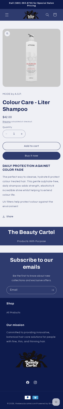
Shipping (7, 122)
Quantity (7, 127)
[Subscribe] (52, 290)
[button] (6, 14)
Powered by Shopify (46, 403)
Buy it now (31, 155)
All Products (13, 312)
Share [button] (9, 216)
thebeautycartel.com (25, 403)
